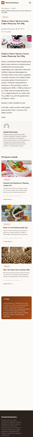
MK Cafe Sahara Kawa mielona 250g (16, 270)
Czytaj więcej (7, 199)
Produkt (5, 17)
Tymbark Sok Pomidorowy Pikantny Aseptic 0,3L (16, 184)
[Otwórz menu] (30, 2)
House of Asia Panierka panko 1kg (15, 227)
